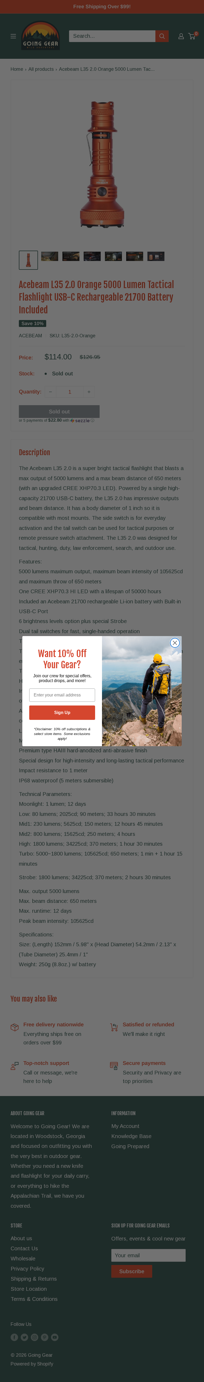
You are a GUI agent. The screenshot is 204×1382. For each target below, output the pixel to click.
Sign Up (62, 712)
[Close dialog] (175, 643)
